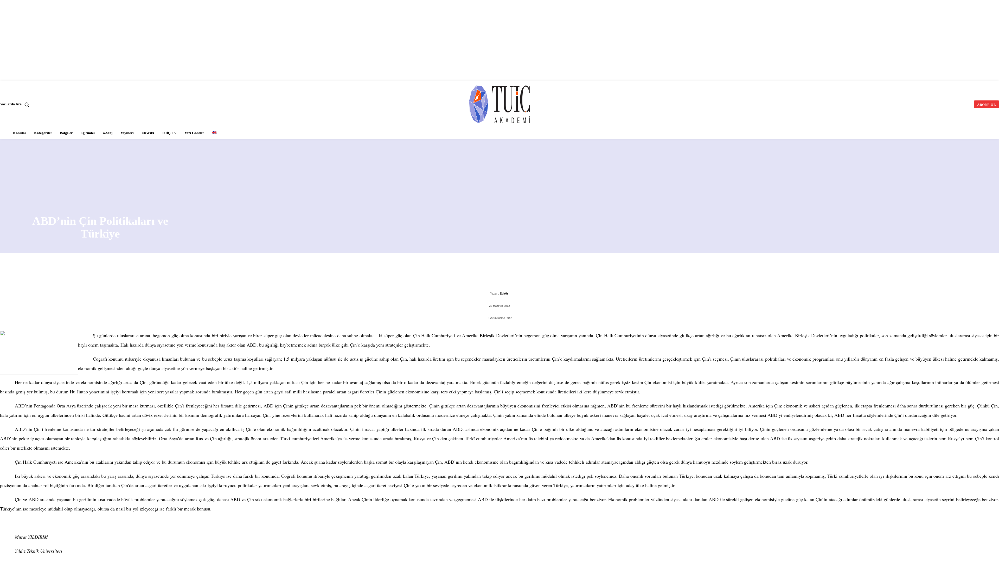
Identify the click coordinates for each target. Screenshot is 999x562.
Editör (504, 293)
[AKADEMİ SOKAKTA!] (499, 103)
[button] (16, 104)
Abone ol (980, 549)
